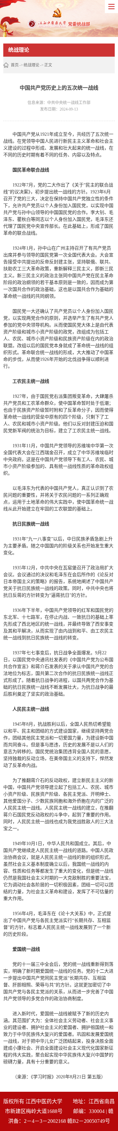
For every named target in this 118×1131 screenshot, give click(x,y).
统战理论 (31, 65)
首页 (15, 65)
